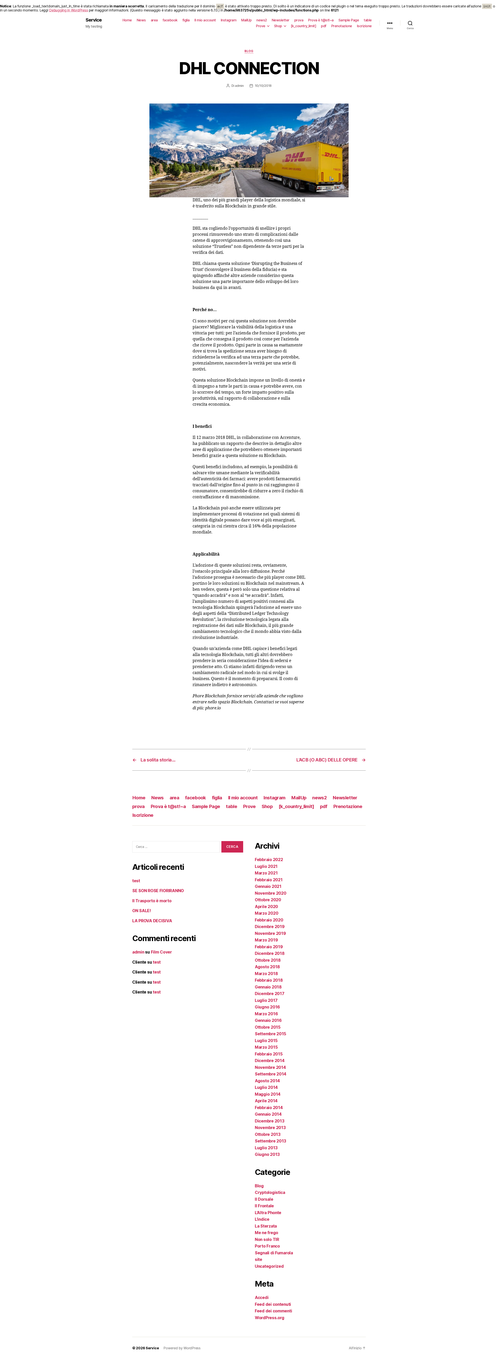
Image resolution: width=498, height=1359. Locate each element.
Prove (260, 26)
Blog (249, 51)
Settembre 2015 (270, 1033)
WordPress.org (269, 1317)
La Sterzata (266, 1226)
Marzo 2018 (266, 973)
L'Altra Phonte (268, 1212)
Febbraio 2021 (269, 879)
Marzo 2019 (266, 940)
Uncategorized (269, 1266)
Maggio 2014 (268, 1094)
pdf (323, 26)
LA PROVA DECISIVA (152, 920)
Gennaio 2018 (268, 987)
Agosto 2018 (267, 966)
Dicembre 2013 (269, 1121)
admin (239, 86)
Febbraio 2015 (269, 1054)
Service (94, 20)
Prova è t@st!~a (321, 20)
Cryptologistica (270, 1192)
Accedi (261, 1297)
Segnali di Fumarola (274, 1252)
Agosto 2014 (267, 1080)
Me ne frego (266, 1232)
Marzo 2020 (266, 913)
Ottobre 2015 (268, 1027)
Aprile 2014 (266, 1100)
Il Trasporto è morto (152, 900)
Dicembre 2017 (269, 993)
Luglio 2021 (266, 866)
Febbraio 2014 (269, 1107)
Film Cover (161, 952)
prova (298, 20)
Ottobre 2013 (268, 1134)
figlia (186, 20)
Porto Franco (267, 1246)
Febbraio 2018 (269, 980)
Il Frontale (264, 1205)
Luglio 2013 (266, 1147)
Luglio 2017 (266, 1000)
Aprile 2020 (266, 906)
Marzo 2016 (266, 1013)
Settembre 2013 (270, 1141)
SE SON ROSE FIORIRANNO (158, 890)
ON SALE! (141, 910)
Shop (278, 26)
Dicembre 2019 (270, 926)
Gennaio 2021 (268, 886)
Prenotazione (341, 26)
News (141, 20)
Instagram (229, 20)
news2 (261, 20)
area (154, 20)
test (136, 880)
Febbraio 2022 (269, 859)
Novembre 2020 (270, 893)
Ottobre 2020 (268, 899)
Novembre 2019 (270, 933)
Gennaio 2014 (268, 1114)
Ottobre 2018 (268, 960)
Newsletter (280, 20)
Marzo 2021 (266, 873)
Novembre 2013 (270, 1127)
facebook (170, 20)
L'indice (262, 1219)
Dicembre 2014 (270, 1060)
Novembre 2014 (270, 1067)
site (258, 1259)
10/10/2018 (263, 86)
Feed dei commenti (273, 1311)
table (368, 20)
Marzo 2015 (266, 1047)
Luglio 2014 (266, 1087)
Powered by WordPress (182, 1348)
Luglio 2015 (266, 1040)
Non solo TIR (267, 1239)
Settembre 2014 (270, 1074)
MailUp (246, 20)
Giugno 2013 (267, 1154)
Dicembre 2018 (270, 953)
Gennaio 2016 (268, 1020)
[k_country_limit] (303, 26)
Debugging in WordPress (68, 10)
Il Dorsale (264, 1199)
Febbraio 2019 (269, 946)
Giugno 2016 (267, 1007)
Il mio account (205, 20)
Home (127, 20)
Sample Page (348, 20)
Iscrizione (364, 26)
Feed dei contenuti (273, 1304)
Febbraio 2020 (269, 920)
